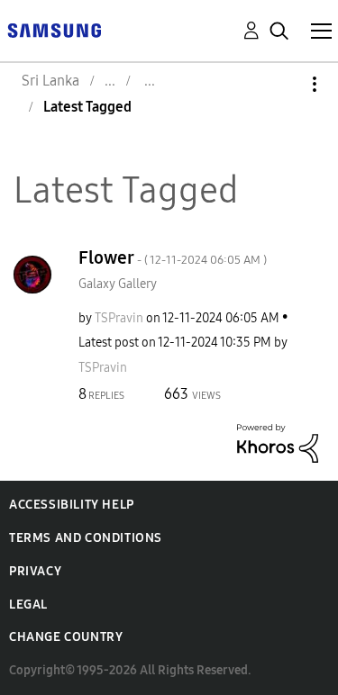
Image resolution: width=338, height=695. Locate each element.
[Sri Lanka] (54, 29)
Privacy (35, 571)
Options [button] (283, 84)
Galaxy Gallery (117, 284)
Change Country (66, 637)
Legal (28, 604)
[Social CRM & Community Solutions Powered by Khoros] (277, 441)
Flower (172, 257)
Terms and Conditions (85, 538)
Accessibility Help (71, 504)
